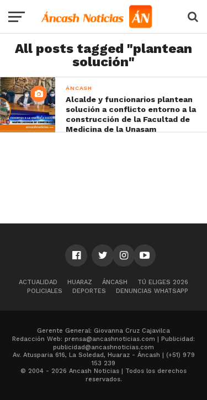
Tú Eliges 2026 (162, 282)
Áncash (115, 282)
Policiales (44, 291)
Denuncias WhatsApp (152, 291)
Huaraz (79, 282)
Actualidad (38, 282)
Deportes (89, 291)
